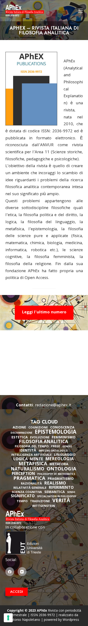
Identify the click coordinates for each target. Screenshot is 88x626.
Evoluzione (40, 437)
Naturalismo (27, 469)
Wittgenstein (43, 506)
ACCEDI (16, 591)
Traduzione (40, 501)
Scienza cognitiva (27, 492)
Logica (20, 459)
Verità (61, 501)
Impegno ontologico (53, 451)
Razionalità (31, 483)
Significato (23, 496)
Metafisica (33, 464)
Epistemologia (55, 433)
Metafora (59, 464)
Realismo (55, 483)
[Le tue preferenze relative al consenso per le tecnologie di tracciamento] (8, 617)
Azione (19, 428)
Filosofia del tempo (32, 446)
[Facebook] (9, 571)
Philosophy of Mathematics (56, 474)
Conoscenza (62, 428)
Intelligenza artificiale (31, 455)
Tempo (22, 501)
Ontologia (61, 469)
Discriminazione (21, 433)
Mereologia (59, 459)
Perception (23, 474)
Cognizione (38, 427)
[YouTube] (22, 571)
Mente (36, 459)
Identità (27, 451)
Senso (71, 492)
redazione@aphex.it (53, 405)
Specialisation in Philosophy (56, 497)
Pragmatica (29, 478)
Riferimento (61, 488)
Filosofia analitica (43, 442)
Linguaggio (65, 455)
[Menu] (80, 10)
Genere (67, 447)
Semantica (54, 492)
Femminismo (64, 438)
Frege (55, 446)
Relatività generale (29, 488)
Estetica (19, 438)
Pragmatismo (61, 479)
